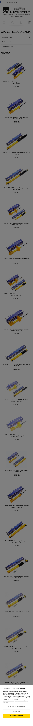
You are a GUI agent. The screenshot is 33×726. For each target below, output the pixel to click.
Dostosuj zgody (16, 711)
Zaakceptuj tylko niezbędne (16, 706)
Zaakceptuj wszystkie (16, 715)
